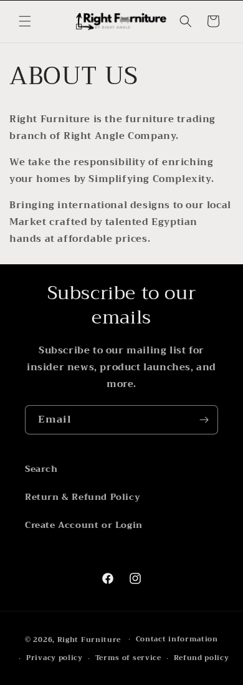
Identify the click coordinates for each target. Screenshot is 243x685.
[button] (25, 21)
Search (41, 468)
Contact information (177, 639)
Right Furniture (89, 639)
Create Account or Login (84, 524)
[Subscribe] (203, 419)
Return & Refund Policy (82, 496)
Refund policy (201, 658)
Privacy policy (54, 658)
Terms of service (128, 658)
